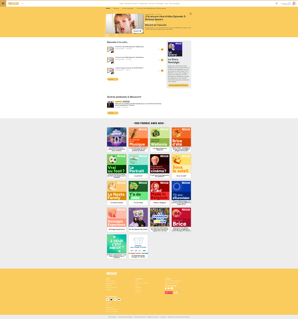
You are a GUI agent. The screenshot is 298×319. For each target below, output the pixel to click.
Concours (152, 3)
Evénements (143, 3)
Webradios (109, 285)
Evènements (138, 287)
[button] (113, 79)
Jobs (107, 305)
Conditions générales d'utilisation (125, 317)
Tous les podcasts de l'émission (178, 85)
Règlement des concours (152, 317)
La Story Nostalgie (127, 8)
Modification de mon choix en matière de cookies (179, 317)
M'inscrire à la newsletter (171, 283)
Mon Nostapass (174, 3)
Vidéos (137, 285)
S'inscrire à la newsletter (141, 283)
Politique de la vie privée (140, 317)
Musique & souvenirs (131, 3)
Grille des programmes (112, 287)
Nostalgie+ (159, 3)
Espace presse (110, 307)
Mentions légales (112, 317)
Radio (121, 3)
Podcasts (116, 8)
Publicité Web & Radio (111, 309)
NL (22, 3)
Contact (108, 303)
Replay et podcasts (111, 283)
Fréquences (109, 289)
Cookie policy (163, 317)
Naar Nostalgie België (111, 311)
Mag (136, 281)
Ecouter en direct (110, 281)
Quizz (166, 3)
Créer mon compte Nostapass (173, 281)
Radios (108, 8)
